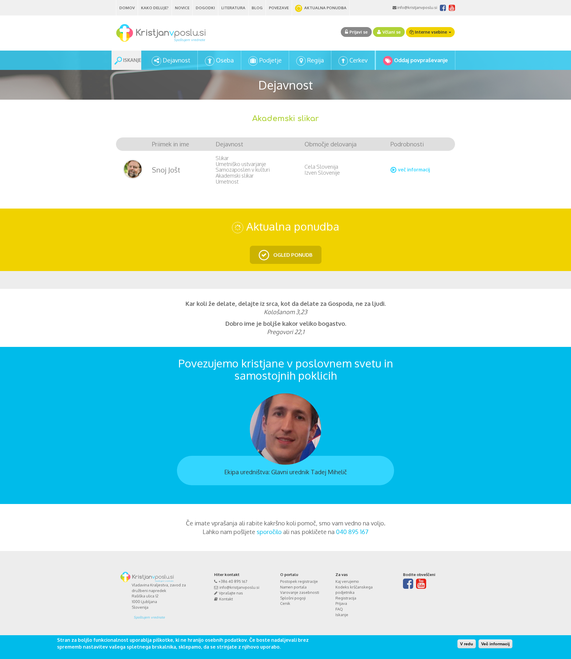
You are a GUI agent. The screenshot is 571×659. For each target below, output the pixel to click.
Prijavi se (358, 32)
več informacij (414, 170)
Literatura (233, 7)
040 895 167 (352, 532)
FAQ (339, 609)
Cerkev (358, 60)
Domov (127, 7)
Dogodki (205, 7)
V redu (466, 643)
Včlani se (391, 32)
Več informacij (495, 643)
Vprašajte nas (231, 593)
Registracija (345, 598)
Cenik (285, 603)
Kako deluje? (155, 7)
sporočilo (269, 532)
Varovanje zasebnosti (299, 592)
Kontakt (226, 599)
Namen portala (293, 587)
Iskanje (341, 614)
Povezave (279, 7)
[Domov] (163, 33)
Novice (182, 7)
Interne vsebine (431, 32)
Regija (315, 60)
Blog (257, 7)
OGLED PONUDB (292, 255)
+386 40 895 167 (233, 581)
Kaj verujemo (347, 581)
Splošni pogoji (293, 598)
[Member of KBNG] (164, 615)
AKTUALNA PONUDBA (325, 7)
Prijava (341, 603)
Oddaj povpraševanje (421, 60)
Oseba (225, 60)
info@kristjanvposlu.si (416, 7)
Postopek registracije (299, 581)
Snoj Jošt (166, 169)
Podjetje (270, 60)
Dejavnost (176, 60)
